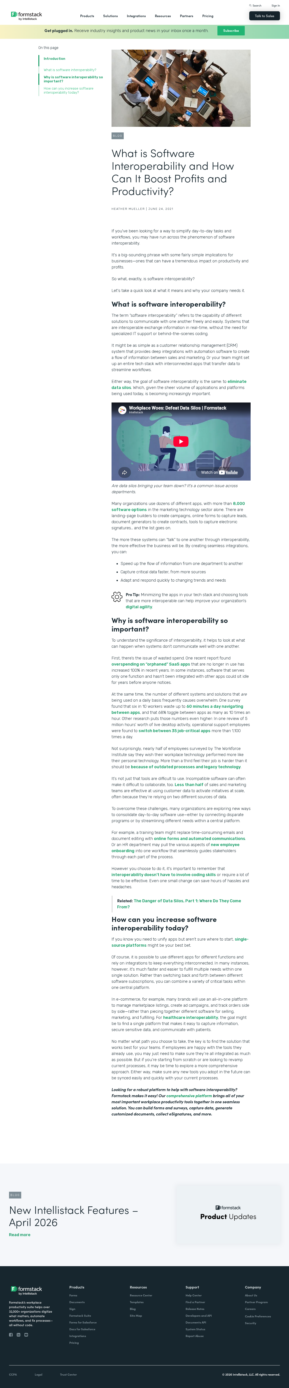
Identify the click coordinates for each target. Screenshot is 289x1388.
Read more (19, 1234)
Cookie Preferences (258, 1316)
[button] (87, 16)
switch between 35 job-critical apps (174, 730)
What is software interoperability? (70, 70)
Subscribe (231, 30)
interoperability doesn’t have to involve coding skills (164, 874)
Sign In (276, 5)
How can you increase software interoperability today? (68, 90)
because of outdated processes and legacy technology (186, 766)
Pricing (207, 15)
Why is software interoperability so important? (73, 79)
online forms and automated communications (199, 838)
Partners (186, 15)
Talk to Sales (264, 15)
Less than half (189, 784)
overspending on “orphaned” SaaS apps (151, 664)
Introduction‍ (54, 59)
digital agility (139, 606)
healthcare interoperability (190, 1017)
